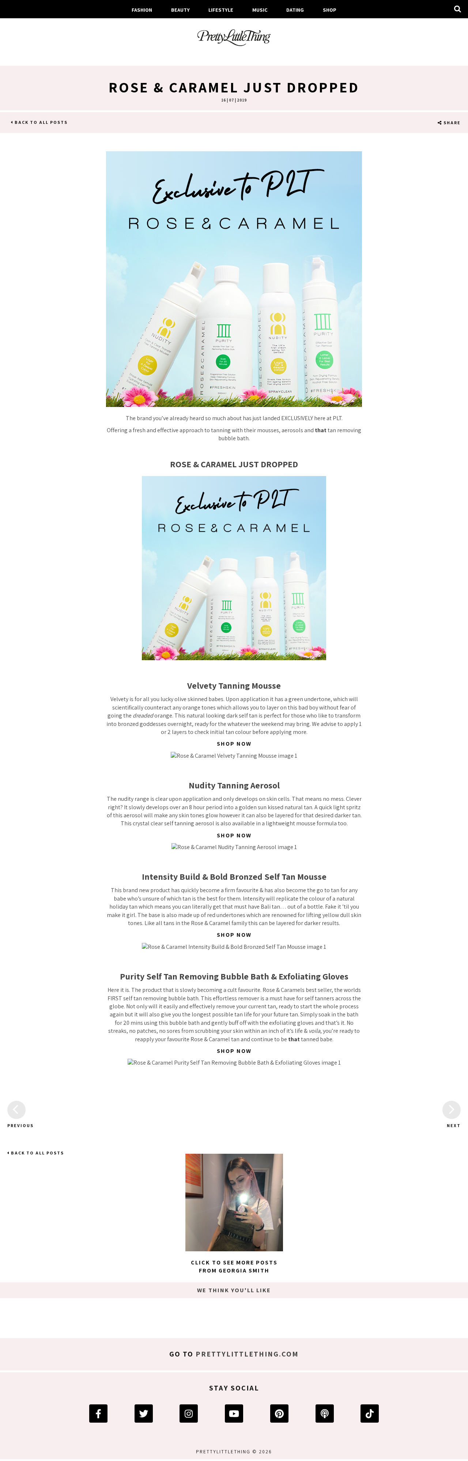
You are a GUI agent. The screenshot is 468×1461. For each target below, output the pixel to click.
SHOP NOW (234, 743)
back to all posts (40, 122)
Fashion (142, 9)
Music (260, 9)
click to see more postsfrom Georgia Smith (234, 1266)
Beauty (180, 9)
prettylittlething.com (247, 1354)
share (451, 122)
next (454, 1125)
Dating (295, 9)
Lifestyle (220, 9)
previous (16, 1125)
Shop (329, 9)
